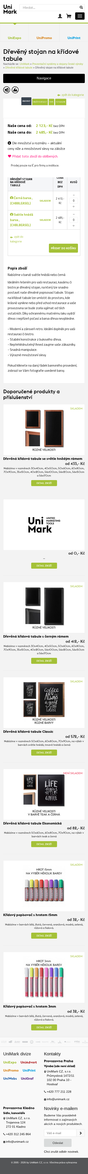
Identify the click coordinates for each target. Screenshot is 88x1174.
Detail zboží (44, 483)
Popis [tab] (51, 102)
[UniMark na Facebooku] (35, 1169)
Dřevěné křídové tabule (18, 67)
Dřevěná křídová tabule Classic (28, 731)
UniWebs (10, 1078)
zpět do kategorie (16, 239)
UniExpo (9, 1062)
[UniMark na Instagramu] (52, 1169)
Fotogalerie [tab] (60, 102)
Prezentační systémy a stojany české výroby (57, 64)
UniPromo (11, 1070)
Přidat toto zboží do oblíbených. (35, 156)
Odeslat (58, 1143)
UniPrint (29, 1070)
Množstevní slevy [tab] (40, 102)
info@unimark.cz (58, 1099)
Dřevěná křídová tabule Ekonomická (32, 823)
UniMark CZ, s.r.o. (39, 1162)
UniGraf (27, 1078)
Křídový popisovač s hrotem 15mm (30, 915)
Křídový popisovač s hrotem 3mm (29, 1006)
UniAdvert (29, 1062)
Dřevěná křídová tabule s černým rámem (36, 636)
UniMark (24, 64)
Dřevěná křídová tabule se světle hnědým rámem (42, 458)
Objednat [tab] (26, 101)
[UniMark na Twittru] (44, 1169)
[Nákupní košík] (69, 16)
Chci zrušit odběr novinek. (61, 1151)
